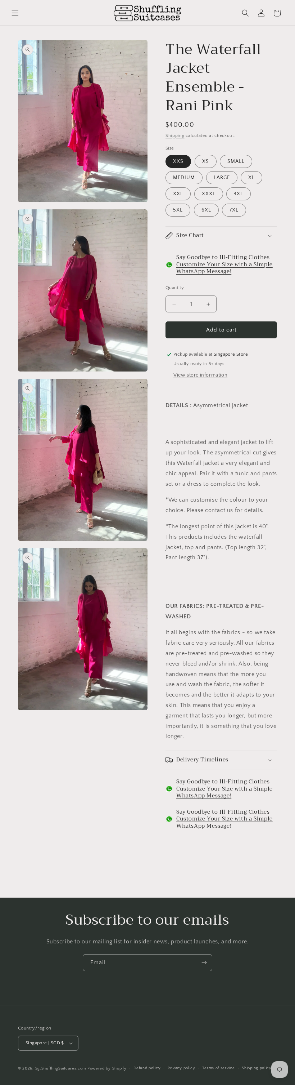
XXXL (208, 194)
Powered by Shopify (107, 1068)
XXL (178, 194)
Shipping (175, 135)
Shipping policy (257, 1068)
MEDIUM (184, 178)
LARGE (222, 178)
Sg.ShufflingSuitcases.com (60, 1068)
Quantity (174, 287)
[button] (15, 13)
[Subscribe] (204, 962)
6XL (206, 210)
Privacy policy (181, 1068)
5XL (178, 210)
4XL (238, 194)
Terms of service (218, 1068)
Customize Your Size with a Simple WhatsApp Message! (224, 268)
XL (251, 178)
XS (205, 161)
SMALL (236, 161)
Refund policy (146, 1068)
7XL (234, 210)
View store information (200, 375)
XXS (178, 161)
